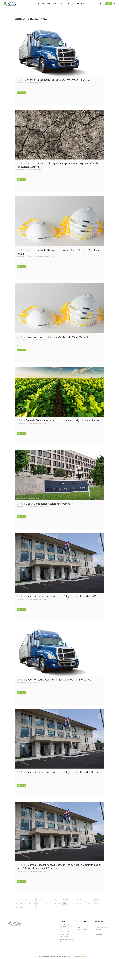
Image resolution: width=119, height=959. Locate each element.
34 (77, 904)
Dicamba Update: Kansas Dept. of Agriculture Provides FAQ (61, 596)
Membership (80, 924)
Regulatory (39, 82)
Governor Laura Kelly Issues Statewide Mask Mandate (57, 337)
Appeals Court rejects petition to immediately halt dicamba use (63, 420)
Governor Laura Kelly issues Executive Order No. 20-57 (58, 79)
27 (47, 904)
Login (101, 3)
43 (29, 908)
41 (21, 908)
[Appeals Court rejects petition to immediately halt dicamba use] (59, 392)
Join (108, 3)
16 (85, 900)
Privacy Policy (99, 934)
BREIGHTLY (83, 956)
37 (89, 904)
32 (68, 904)
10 (59, 900)
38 (94, 904)
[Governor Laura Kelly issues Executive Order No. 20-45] (59, 651)
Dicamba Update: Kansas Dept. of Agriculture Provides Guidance (64, 772)
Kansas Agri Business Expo (102, 927)
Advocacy (30, 256)
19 (98, 900)
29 (55, 904)
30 (59, 904)
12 (68, 900)
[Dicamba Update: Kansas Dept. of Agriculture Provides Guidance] (59, 739)
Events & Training (82, 929)
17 (89, 900)
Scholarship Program (100, 932)
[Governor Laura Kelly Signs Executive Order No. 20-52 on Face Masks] (59, 221)
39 (98, 904)
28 (51, 904)
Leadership (98, 924)
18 (94, 900)
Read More (21, 92)
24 (34, 904)
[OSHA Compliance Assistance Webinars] (59, 475)
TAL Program (98, 929)
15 (81, 900)
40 (16, 908)
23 (29, 904)
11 (64, 900)
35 (81, 904)
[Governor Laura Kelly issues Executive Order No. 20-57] (59, 51)
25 (38, 904)
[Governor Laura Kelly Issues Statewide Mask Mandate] (59, 308)
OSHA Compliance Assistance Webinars (49, 503)
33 (72, 904)
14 (77, 900)
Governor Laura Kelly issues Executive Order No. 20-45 (58, 679)
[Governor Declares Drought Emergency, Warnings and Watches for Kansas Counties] (59, 134)
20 (16, 904)
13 (72, 900)
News (78, 927)
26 (42, 904)
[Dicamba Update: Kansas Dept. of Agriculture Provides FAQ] (59, 563)
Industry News (32, 82)
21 (21, 904)
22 (25, 904)
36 (85, 904)
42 (25, 908)
